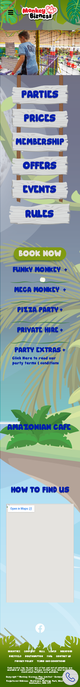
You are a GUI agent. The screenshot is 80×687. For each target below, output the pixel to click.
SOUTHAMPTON (34, 656)
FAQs (50, 656)
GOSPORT (29, 651)
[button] (11, 12)
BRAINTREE (14, 651)
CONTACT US (63, 656)
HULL (42, 651)
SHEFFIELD (15, 656)
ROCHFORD (66, 651)
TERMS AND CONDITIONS (51, 661)
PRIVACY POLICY (24, 661)
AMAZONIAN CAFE (40, 427)
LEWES (52, 651)
